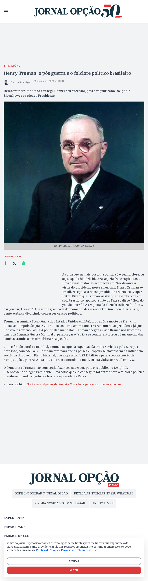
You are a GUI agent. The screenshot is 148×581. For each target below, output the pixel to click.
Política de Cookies (48, 550)
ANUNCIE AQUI (103, 503)
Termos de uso (16, 536)
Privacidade (14, 527)
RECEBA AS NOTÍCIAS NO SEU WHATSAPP (103, 493)
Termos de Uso (88, 550)
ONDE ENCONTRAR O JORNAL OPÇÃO (41, 493)
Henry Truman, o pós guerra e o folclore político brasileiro (67, 73)
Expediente (14, 518)
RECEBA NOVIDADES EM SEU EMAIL (60, 503)
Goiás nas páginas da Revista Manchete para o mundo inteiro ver (74, 384)
